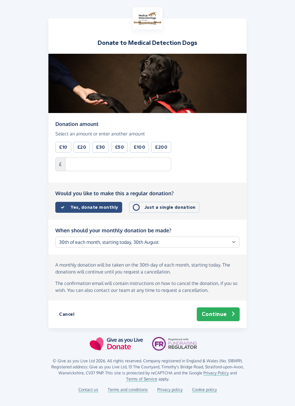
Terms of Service (141, 378)
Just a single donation (170, 207)
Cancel (66, 314)
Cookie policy (204, 389)
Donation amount (77, 123)
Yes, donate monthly (94, 207)
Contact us (88, 389)
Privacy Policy (216, 372)
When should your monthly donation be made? (113, 230)
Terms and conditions (128, 389)
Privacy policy (170, 389)
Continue (214, 314)
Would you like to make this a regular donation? (114, 193)
